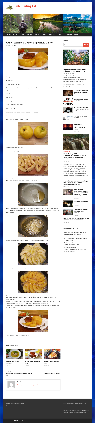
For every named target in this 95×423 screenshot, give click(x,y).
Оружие (44, 34)
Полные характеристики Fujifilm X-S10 (81, 99)
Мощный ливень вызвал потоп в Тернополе (81, 201)
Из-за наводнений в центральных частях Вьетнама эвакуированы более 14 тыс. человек (75, 234)
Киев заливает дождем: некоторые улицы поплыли (81, 211)
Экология (69, 34)
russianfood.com (10, 338)
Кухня (76, 34)
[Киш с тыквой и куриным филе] (52, 359)
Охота (22, 34)
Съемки (37, 34)
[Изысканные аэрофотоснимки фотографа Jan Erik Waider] (68, 129)
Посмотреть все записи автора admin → (28, 384)
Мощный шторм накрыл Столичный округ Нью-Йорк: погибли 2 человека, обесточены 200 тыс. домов (75, 182)
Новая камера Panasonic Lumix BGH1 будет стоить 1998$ (81, 109)
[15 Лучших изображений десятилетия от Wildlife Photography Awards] (68, 95)
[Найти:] (76, 45)
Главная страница (12, 34)
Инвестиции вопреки (70, 247)
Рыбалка (29, 34)
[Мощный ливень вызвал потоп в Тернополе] (68, 206)
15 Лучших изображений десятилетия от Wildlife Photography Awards (81, 92)
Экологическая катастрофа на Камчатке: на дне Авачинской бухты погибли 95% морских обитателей (81, 192)
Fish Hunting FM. (25, 6)
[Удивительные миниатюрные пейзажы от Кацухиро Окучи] (76, 65)
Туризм (61, 34)
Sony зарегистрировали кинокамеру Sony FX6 (81, 116)
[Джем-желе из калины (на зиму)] (33, 359)
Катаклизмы (52, 34)
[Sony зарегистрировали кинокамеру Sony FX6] (68, 121)
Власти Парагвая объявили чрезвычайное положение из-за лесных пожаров (76, 218)
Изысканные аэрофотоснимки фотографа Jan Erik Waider (79, 127)
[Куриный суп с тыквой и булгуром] (14, 359)
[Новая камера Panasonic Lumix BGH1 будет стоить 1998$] (68, 112)
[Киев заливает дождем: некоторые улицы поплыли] (68, 215)
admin (15, 45)
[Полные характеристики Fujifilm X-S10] (68, 104)
